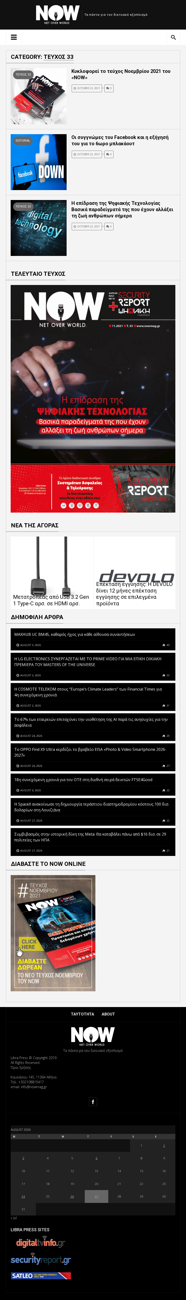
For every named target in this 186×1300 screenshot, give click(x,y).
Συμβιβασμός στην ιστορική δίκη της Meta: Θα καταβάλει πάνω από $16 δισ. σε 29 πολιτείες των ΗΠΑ (90, 837)
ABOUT (108, 1014)
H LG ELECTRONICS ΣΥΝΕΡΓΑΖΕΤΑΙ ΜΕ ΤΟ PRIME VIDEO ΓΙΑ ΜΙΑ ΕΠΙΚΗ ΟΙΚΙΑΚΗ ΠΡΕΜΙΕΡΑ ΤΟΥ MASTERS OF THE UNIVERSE (88, 661)
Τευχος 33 (23, 74)
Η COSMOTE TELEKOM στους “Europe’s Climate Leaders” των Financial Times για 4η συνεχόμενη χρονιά (88, 692)
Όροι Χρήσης (21, 1067)
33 (168, 675)
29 (168, 736)
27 (168, 766)
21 (168, 850)
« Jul (14, 1217)
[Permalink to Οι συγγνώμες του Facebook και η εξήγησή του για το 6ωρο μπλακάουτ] (39, 161)
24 (23, 1196)
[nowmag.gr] (58, 14)
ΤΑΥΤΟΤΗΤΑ (82, 1014)
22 (168, 790)
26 (72, 1196)
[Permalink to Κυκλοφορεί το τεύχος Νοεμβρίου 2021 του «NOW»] (39, 95)
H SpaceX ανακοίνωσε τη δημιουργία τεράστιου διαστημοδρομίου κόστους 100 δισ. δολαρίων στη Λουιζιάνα (91, 807)
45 (168, 645)
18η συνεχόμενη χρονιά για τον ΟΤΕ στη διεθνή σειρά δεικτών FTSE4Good (83, 779)
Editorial (23, 140)
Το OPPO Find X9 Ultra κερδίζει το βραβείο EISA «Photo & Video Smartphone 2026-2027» (90, 752)
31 (168, 705)
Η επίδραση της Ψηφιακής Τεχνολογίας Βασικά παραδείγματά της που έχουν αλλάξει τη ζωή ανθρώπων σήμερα (122, 209)
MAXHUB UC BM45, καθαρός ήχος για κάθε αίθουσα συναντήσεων (74, 634)
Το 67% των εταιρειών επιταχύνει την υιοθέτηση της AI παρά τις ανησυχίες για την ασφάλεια (91, 722)
